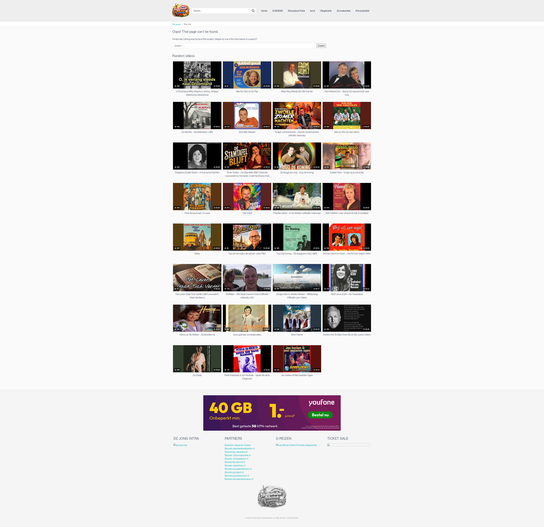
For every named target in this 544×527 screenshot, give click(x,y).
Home (264, 10)
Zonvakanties (343, 10)
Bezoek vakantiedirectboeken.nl (240, 448)
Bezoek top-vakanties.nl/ (236, 451)
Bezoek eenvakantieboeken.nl (239, 479)
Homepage (176, 24)
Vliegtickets (326, 10)
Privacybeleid (362, 10)
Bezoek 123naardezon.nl (236, 458)
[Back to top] (536, 518)
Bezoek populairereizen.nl (237, 475)
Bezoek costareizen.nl (235, 465)
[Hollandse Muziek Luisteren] (180, 10)
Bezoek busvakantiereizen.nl (238, 468)
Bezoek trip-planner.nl (235, 462)
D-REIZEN (277, 10)
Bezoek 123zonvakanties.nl (238, 455)
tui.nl (312, 10)
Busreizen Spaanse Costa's (238, 445)
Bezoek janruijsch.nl (234, 472)
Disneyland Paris (296, 10)
